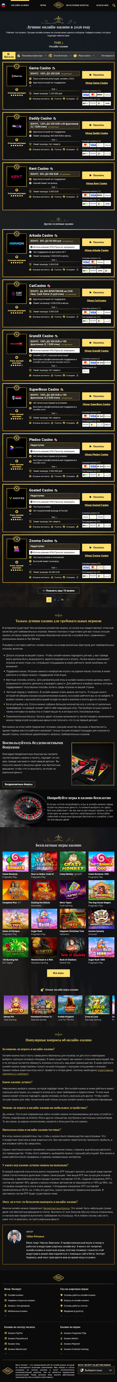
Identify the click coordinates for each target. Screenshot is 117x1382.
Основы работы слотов (75, 1305)
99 (62, 599)
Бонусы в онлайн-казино (76, 1300)
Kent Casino (39, 168)
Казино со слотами (73, 1354)
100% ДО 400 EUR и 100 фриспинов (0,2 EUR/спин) (48, 396)
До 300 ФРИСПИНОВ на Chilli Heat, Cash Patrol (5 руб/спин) (51, 292)
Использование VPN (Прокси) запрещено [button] (54, 247)
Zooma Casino (41, 540)
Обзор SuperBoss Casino (96, 404)
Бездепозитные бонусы (19, 784)
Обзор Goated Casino (97, 505)
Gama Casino (40, 68)
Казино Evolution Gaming (76, 1349)
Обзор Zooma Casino (96, 555)
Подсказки (102, 5)
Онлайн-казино (20, 5)
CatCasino (37, 285)
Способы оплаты (91, 91)
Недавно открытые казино (21, 1300)
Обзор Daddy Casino (96, 133)
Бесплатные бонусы (77, 5)
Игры (43, 5)
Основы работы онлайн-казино (80, 1295)
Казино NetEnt (71, 1338)
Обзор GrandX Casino (97, 350)
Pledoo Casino (41, 439)
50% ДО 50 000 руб (51, 241)
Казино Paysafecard (18, 1338)
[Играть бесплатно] (15, 861)
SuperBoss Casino (44, 389)
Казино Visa (14, 1343)
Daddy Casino (40, 118)
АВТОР (29, 1231)
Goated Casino (41, 490)
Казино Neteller (15, 1354)
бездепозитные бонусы (56, 1208)
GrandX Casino (41, 336)
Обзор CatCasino (96, 300)
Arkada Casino (41, 235)
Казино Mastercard (17, 1349)
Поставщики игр (91, 99)
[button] (96, 1370)
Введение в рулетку (73, 1311)
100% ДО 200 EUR (50, 73)
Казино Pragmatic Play (75, 1333)
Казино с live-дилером (19, 1305)
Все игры (58, 973)
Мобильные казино (17, 1311)
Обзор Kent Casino (96, 183)
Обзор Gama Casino (96, 83)
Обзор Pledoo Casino (96, 454)
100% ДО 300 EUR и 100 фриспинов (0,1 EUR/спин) (48, 343)
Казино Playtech (72, 1343)
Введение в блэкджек (75, 1316)
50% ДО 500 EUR (49, 174)
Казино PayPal (15, 1333)
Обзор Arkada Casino (97, 250)
